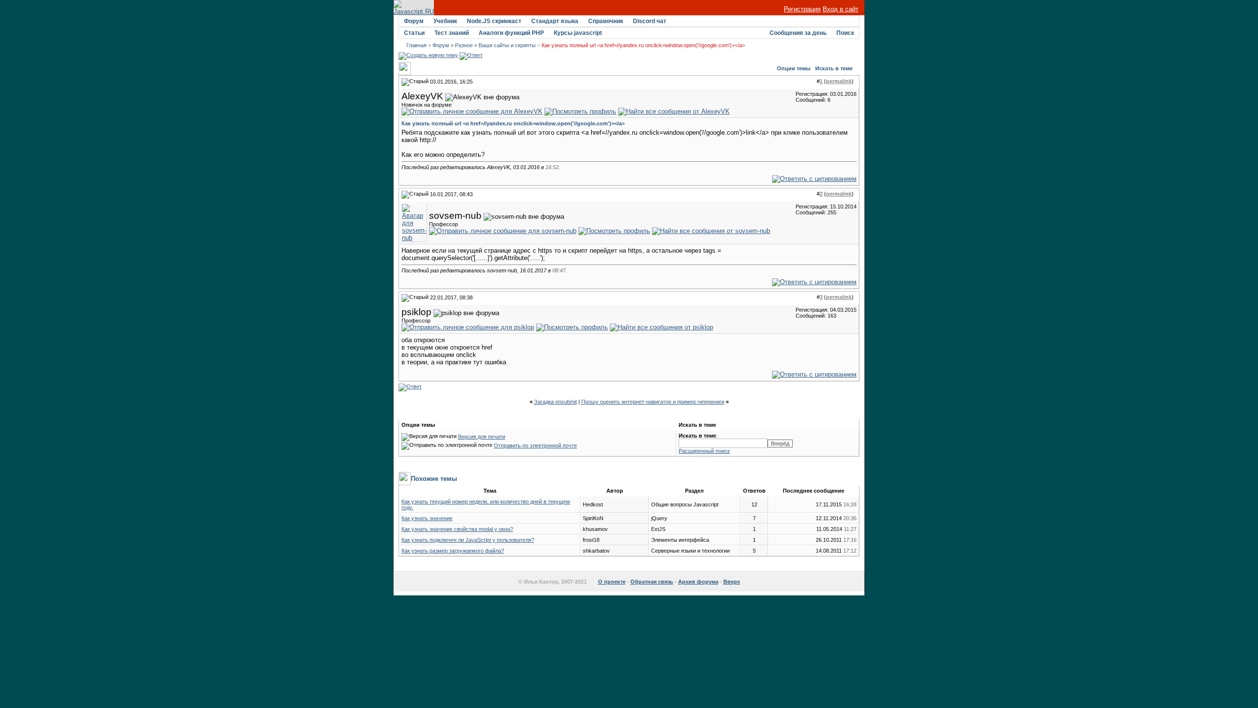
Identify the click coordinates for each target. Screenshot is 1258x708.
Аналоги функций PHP (511, 33)
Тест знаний (451, 33)
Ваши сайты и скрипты (507, 45)
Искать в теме (834, 68)
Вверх (731, 582)
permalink (839, 81)
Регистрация (802, 9)
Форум (414, 21)
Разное (464, 45)
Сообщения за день (798, 33)
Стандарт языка (554, 21)
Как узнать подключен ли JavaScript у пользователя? (467, 540)
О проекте (612, 582)
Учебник (445, 21)
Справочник (605, 21)
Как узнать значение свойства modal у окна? (457, 529)
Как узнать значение (427, 518)
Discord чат (649, 21)
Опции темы (793, 68)
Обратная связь (651, 582)
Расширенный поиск (704, 451)
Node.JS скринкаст (494, 21)
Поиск (845, 33)
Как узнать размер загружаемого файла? (452, 551)
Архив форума (698, 582)
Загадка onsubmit (555, 402)
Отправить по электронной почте (535, 445)
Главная (416, 45)
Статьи (414, 33)
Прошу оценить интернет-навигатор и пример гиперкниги (652, 402)
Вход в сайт (840, 9)
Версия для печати (481, 437)
